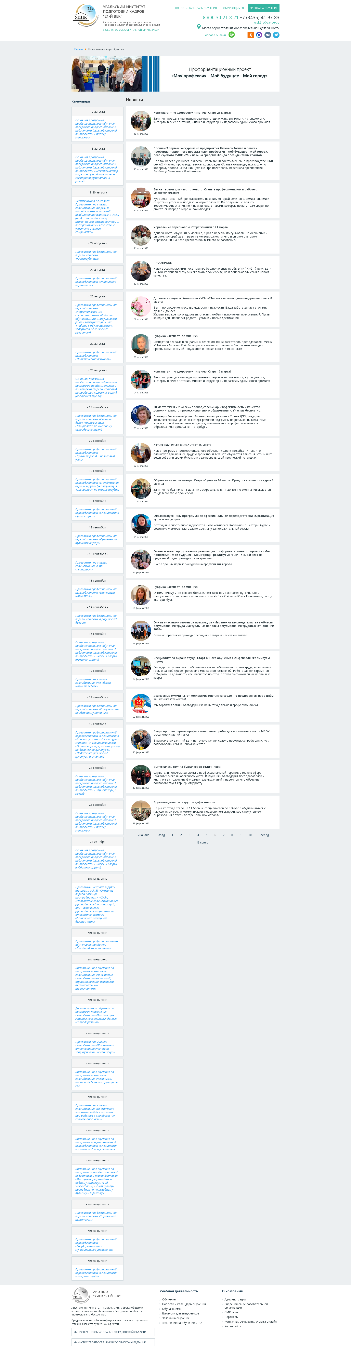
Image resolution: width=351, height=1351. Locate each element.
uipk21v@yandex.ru (267, 22)
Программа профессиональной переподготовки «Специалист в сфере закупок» (97, 512)
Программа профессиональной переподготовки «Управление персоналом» (96, 281)
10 (250, 835)
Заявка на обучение (176, 1318)
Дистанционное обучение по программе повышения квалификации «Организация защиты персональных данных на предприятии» (96, 1015)
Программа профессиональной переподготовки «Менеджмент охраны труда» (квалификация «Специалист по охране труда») (97, 484)
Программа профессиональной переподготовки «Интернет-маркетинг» (96, 592)
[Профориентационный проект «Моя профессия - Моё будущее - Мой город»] (176, 90)
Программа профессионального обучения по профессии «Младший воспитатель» (96, 944)
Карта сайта (233, 1326)
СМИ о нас (231, 1312)
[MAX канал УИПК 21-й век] (260, 37)
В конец (202, 842)
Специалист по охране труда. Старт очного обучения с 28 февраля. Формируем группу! (212, 659)
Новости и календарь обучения (184, 1304)
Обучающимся (172, 1309)
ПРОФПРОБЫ (163, 263)
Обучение (169, 1299)
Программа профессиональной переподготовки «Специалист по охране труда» (96, 1272)
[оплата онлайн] (237, 37)
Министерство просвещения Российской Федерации (110, 1342)
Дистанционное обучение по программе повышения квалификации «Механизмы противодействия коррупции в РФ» (96, 1078)
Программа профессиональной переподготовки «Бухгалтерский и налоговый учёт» (96, 454)
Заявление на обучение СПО (182, 1323)
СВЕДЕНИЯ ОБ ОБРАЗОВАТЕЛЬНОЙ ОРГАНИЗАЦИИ (131, 29)
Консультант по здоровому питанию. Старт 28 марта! (192, 112)
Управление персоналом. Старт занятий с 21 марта (191, 227)
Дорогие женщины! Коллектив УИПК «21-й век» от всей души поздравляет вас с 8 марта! (213, 299)
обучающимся (233, 8)
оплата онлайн (215, 35)
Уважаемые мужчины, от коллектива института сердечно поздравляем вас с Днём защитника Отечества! (214, 697)
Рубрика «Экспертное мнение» (176, 336)
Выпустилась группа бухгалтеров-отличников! (187, 767)
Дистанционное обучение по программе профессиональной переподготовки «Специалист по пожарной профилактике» (96, 1144)
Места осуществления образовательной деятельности (240, 28)
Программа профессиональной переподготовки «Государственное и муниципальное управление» (96, 1244)
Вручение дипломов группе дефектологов (184, 802)
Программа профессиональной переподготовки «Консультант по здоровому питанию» (97, 709)
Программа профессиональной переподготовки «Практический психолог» (96, 355)
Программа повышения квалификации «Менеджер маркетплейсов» (93, 682)
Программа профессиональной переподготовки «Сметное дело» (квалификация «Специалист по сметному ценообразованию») (96, 422)
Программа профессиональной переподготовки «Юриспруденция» (96, 255)
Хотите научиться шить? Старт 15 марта (182, 445)
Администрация (235, 1299)
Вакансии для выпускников (180, 1313)
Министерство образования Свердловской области (110, 1332)
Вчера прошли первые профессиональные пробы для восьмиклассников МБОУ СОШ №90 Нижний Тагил (212, 733)
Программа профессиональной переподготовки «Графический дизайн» (96, 619)
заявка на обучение (263, 8)
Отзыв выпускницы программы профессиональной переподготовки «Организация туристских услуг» (214, 517)
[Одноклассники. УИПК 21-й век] (251, 37)
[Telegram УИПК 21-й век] (276, 37)
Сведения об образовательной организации (246, 1305)
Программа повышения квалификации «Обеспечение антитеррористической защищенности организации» (95, 1047)
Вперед (264, 835)
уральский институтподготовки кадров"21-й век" (124, 11)
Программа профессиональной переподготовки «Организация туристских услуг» (96, 539)
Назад (160, 835)
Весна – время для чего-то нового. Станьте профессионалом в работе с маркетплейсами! (205, 191)
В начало (143, 835)
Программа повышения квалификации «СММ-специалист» (91, 565)
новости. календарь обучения (196, 8)
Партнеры (231, 1317)
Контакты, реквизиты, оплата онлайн (250, 1321)
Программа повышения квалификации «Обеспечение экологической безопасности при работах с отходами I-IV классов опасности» (95, 1112)
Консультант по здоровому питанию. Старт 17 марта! (192, 371)
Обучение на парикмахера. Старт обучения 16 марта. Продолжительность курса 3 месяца (213, 482)
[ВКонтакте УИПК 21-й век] (268, 37)
